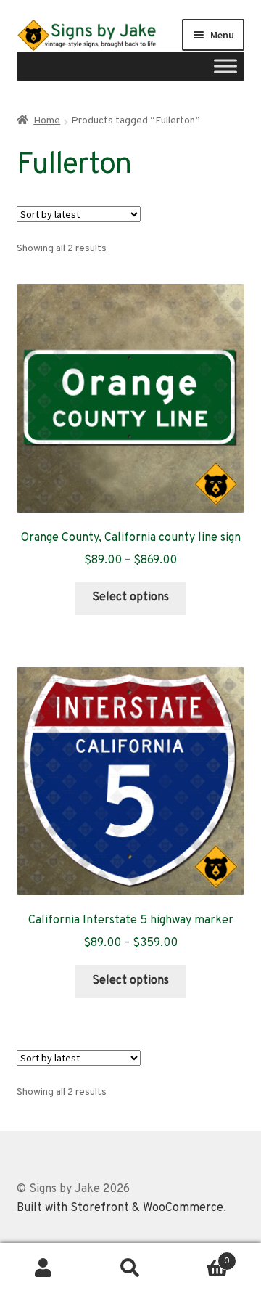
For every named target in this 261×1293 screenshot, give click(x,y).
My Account (43, 1268)
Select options (130, 597)
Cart (202, 1256)
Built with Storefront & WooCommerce (120, 1208)
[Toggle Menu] (225, 66)
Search (130, 1268)
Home (46, 121)
